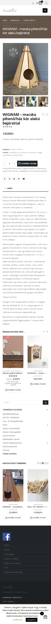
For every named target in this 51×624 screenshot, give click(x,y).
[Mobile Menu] (45, 10)
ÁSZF (6, 568)
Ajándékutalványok (11, 414)
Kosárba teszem (28, 163)
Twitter (9, 179)
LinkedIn (14, 179)
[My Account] (33, 3)
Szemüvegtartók (10, 446)
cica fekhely (32, 152)
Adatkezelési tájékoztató (13, 572)
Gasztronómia (9, 435)
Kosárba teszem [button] (14, 390)
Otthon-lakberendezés (12, 443)
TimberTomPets (16, 149)
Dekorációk (6, 371)
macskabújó (7, 155)
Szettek (6, 450)
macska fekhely (17, 155)
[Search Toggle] (46, 3)
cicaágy (39, 152)
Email (24, 179)
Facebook (5, 179)
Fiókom (7, 550)
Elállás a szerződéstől (12, 563)
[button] (38, 463)
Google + (19, 179)
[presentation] (6, 69)
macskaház (12, 152)
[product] (38, 352)
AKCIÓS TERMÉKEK (15, 371)
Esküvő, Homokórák (11, 428)
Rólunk (6, 545)
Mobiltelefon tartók (11, 439)
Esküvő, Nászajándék (12, 432)
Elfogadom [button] (31, 620)
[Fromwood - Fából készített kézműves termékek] (10, 10)
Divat (5, 425)
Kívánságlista (9, 554)
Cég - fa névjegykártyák (13, 421)
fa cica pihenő (22, 152)
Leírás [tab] (10, 188)
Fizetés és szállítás (11, 559)
